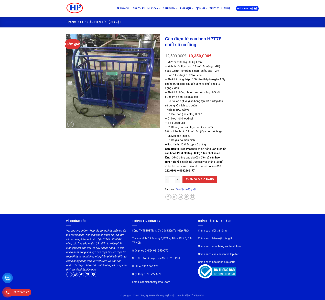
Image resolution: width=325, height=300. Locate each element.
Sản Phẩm (169, 8)
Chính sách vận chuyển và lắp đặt (218, 254)
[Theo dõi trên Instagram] (75, 274)
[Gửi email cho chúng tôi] (87, 274)
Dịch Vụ (200, 8)
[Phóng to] (70, 124)
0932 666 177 (150, 266)
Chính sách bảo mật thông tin (215, 238)
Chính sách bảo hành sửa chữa (216, 262)
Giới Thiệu (139, 8)
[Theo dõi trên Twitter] (81, 274)
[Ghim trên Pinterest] (186, 197)
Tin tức (214, 8)
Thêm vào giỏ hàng (200, 179)
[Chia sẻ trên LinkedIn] (192, 197)
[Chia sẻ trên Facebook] (168, 197)
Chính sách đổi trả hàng (212, 230)
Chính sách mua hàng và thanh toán (220, 246)
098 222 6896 (154, 274)
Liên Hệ (225, 8)
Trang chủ (123, 8)
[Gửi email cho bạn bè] (180, 197)
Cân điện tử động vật (104, 22)
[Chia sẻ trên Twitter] (174, 197)
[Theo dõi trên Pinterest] (93, 274)
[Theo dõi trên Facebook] (69, 274)
